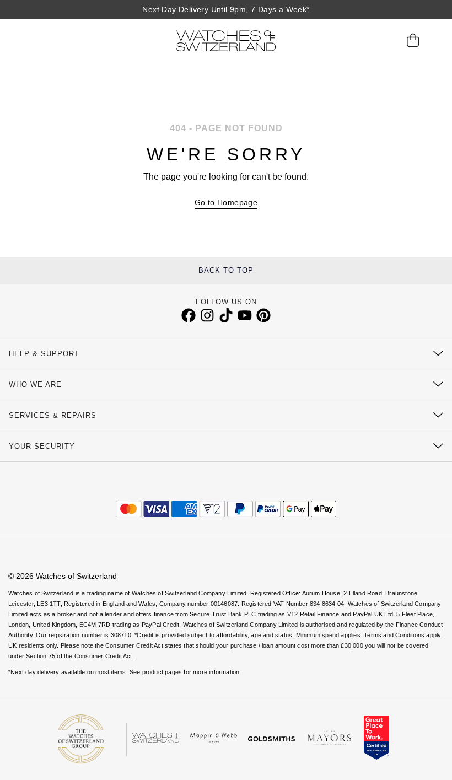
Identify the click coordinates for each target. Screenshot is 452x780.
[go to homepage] (226, 40)
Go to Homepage (226, 202)
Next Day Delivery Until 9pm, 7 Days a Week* (225, 9)
